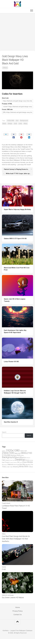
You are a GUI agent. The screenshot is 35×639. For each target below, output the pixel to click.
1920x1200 (23, 451)
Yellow (31, 467)
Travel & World (6, 503)
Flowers (7, 462)
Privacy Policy (18, 611)
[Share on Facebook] (14, 135)
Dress (27, 460)
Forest (11, 462)
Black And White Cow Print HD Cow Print (16, 269)
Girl (18, 462)
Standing (27, 464)
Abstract (14, 455)
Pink (14, 464)
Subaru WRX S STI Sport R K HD (15, 238)
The (32, 464)
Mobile (30, 462)
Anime (22, 455)
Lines (20, 123)
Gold (15, 123)
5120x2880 (6, 455)
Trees (4, 467)
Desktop (20, 459)
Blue (22, 457)
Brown (28, 457)
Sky (24, 464)
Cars (3, 460)
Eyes (3, 462)
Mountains (4, 464)
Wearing (16, 467)
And (17, 120)
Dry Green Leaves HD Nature (13, 597)
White (21, 466)
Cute (13, 460)
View (11, 467)
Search (4, 432)
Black (4, 123)
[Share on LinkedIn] (29, 135)
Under (8, 467)
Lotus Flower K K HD (11, 361)
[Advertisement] (17, 32)
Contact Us (18, 615)
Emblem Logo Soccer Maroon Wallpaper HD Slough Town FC (15, 392)
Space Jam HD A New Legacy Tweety (14, 300)
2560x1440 (8, 452)
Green (24, 462)
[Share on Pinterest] (21, 135)
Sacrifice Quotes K (11, 422)
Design (10, 123)
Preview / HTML (7, 104)
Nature (10, 464)
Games (15, 462)
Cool (11, 460)
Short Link (5, 98)
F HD (4, 569)
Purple (17, 464)
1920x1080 (10, 120)
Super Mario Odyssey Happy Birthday (17, 209)
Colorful (8, 460)
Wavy (25, 123)
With (26, 466)
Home (17, 607)
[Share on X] (6, 135)
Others (5, 68)
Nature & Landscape (8, 595)
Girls (21, 462)
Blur (25, 457)
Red (21, 464)
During (31, 460)
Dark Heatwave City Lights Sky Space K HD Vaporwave (15, 331)
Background (24, 120)
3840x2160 (26, 453)
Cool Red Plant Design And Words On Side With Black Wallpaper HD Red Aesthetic (16, 538)
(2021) (3, 451)
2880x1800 (17, 453)
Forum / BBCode (7, 109)
